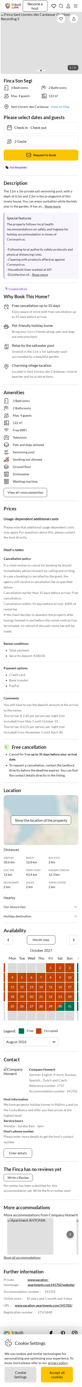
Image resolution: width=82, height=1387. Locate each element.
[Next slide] (70, 1234)
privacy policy (58, 1363)
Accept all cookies (57, 1374)
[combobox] (6, 1042)
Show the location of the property (41, 820)
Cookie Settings (20, 1374)
